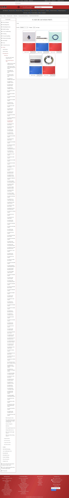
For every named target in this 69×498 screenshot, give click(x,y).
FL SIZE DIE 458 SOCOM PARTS (10, 329)
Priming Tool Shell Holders (7, 489)
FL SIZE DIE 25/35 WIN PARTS (10, 127)
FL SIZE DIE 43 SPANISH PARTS (10, 314)
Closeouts (44, 12)
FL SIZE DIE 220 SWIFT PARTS (10, 109)
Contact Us (23, 482)
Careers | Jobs (23, 490)
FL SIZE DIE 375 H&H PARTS (11, 305)
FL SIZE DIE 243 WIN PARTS (11, 115)
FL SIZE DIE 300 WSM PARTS (11, 227)
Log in (50, 0)
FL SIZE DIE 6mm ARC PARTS (11, 415)
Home (1, 15)
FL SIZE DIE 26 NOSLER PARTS (10, 386)
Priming (47, 10)
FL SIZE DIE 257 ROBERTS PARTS (10, 133)
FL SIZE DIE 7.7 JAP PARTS (10, 251)
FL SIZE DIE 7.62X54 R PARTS (11, 212)
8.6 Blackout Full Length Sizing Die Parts (10, 75)
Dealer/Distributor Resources (23, 484)
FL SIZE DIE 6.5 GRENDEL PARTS (10, 383)
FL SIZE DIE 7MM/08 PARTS (11, 179)
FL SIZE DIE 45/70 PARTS (10, 326)
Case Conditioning (41, 10)
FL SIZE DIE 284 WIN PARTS (11, 197)
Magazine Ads (23, 488)
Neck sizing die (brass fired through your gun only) (7, 464)
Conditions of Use (7, 494)
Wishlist (40, 483)
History (6, 482)
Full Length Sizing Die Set (10, 427)
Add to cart (26, 52)
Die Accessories (7, 440)
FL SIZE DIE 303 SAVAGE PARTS (10, 221)
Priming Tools (5, 461)
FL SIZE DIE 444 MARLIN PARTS (10, 323)
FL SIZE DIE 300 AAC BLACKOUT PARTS (11, 341)
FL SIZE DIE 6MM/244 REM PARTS (11, 118)
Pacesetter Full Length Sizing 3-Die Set (10, 58)
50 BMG (4, 447)
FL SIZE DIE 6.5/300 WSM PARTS (10, 348)
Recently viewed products (23, 478)
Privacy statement (7, 493)
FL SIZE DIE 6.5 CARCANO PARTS (10, 151)
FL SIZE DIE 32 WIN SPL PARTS (10, 260)
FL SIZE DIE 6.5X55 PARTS (10, 157)
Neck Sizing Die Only (9, 417)
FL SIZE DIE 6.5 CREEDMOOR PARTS (11, 148)
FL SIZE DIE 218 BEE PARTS (11, 94)
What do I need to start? (23, 486)
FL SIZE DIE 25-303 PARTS (10, 399)
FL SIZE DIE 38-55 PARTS (10, 317)
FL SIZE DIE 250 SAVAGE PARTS (10, 130)
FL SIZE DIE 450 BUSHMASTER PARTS (10, 392)
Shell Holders (5, 49)
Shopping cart (40, 482)
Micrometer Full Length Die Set (10, 432)
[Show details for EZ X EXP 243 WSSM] (42, 37)
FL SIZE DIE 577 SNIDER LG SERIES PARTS (10, 366)
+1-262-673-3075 (56, 478)
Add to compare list (31, 52)
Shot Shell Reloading (6, 449)
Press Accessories (6, 459)
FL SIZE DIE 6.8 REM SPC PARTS (11, 167)
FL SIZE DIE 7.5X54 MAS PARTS (10, 206)
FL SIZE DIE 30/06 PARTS (10, 233)
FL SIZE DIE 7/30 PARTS (10, 170)
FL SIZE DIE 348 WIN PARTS (11, 284)
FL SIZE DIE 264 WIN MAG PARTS (11, 145)
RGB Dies (7, 425)
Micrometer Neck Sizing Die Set (10, 435)
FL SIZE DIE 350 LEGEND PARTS (10, 412)
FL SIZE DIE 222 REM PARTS (11, 97)
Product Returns (7, 488)
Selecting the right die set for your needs (23, 492)
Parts (40, 12)
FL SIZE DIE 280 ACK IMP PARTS (11, 357)
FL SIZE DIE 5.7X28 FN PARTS (10, 377)
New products (23, 479)
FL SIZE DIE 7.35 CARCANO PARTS (10, 200)
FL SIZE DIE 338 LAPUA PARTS (10, 278)
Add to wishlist (34, 52)
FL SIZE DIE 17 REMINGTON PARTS (11, 79)
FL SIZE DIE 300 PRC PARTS (11, 409)
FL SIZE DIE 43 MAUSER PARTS (10, 311)
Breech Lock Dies (7, 444)
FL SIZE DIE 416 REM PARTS (11, 308)
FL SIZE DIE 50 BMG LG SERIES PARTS (10, 374)
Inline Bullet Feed (27, 10)
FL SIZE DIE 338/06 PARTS (10, 351)
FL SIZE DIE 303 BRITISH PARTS (10, 254)
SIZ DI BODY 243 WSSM (35, 66)
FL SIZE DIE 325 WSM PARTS (11, 263)
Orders (40, 479)
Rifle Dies (6, 55)
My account (40, 478)
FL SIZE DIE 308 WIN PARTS (11, 224)
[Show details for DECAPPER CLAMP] (29, 37)
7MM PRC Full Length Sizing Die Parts (11, 64)
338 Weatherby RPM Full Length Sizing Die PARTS (11, 67)
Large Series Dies (7, 442)
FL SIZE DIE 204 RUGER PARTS (10, 85)
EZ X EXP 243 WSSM (42, 43)
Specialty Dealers (11, 0)
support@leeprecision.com (56, 479)
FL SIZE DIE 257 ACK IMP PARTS (11, 354)
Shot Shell (25, 12)
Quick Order (40, 484)
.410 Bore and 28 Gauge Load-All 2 (7, 479)
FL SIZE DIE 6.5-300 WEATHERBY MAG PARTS (10, 405)
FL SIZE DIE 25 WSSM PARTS (11, 142)
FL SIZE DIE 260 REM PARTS (11, 136)
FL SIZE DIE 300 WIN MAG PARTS (11, 236)
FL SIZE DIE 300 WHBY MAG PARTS (10, 242)
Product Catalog (7, 486)
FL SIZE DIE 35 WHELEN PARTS (10, 302)
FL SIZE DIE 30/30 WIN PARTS (10, 218)
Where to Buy (23, 480)
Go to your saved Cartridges (27, 7)
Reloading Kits (5, 453)
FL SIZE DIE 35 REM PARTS (10, 293)
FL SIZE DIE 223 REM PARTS (11, 100)
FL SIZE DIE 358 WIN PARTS (11, 290)
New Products (5, 10)
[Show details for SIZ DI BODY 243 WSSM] (35, 60)
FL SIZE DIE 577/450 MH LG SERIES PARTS (11, 363)
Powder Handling (53, 10)
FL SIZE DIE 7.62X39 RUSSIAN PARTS (11, 209)
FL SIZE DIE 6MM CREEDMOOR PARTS (11, 396)
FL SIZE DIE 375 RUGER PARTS (10, 296)
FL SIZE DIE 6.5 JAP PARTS (10, 154)
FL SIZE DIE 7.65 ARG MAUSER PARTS (11, 248)
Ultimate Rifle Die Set (10, 429)
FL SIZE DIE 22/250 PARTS (10, 106)
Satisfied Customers (23, 487)
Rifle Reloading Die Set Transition (7, 481)
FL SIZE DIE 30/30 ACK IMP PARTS (10, 344)
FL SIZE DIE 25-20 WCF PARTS (10, 124)
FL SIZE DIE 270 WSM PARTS (11, 160)
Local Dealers (17, 0)
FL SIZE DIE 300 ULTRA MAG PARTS (11, 245)
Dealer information (23, 483)
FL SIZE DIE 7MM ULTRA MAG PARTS (11, 194)
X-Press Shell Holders (7, 492)
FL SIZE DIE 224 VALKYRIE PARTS (10, 389)
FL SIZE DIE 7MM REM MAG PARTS (10, 188)
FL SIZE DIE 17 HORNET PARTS (10, 82)
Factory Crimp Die (9, 423)
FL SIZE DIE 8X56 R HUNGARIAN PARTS (11, 266)
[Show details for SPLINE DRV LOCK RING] (49, 60)
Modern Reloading (61, 10)
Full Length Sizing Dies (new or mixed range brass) (8, 468)
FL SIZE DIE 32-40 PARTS (10, 257)
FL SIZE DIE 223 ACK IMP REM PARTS (11, 338)
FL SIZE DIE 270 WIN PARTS (11, 163)
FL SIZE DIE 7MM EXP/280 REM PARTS (11, 182)
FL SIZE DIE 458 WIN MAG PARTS (11, 332)
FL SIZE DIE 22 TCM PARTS (11, 91)
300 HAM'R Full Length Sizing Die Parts (10, 71)
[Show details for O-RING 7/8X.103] (55, 37)
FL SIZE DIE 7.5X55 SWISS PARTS (10, 203)
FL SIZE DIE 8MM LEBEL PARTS (10, 272)
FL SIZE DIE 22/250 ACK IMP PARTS (10, 335)
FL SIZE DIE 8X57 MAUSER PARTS (10, 269)
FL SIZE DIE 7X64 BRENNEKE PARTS (10, 176)
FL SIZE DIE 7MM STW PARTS (10, 191)
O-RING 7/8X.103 (55, 43)
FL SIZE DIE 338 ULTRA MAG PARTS (11, 281)
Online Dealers (5, 0)
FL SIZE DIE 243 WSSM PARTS (10, 121)
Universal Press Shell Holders (6, 490)
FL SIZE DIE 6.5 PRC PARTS (10, 402)
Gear (29, 12)
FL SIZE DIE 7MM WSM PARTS (10, 185)
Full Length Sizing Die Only (10, 61)
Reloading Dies (12, 10)
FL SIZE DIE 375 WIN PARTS (11, 320)
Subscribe (54, 489)
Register (46, 0)
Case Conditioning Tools (7, 451)
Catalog (21, 0)
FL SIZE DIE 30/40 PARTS (10, 215)
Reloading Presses (19, 10)
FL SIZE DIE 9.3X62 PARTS (10, 299)
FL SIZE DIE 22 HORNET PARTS (10, 88)
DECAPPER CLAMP (29, 43)
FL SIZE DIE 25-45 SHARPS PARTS (10, 380)
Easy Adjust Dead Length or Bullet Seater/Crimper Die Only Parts (10, 420)
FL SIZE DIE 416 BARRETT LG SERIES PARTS (11, 370)
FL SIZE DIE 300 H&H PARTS (11, 239)
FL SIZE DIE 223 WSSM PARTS (10, 112)
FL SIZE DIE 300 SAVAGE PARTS (10, 230)
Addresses (40, 480)
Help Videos (26, 0)
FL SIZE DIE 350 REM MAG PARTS (11, 287)
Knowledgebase (23, 493)
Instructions (31, 0)
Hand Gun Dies (7, 438)
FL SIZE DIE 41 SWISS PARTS (11, 360)
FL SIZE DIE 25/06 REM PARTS (10, 139)
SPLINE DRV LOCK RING (49, 66)
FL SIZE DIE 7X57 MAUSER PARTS (10, 173)
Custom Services (34, 12)
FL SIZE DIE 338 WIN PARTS (11, 275)
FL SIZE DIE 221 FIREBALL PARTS (10, 103)
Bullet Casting (34, 10)
